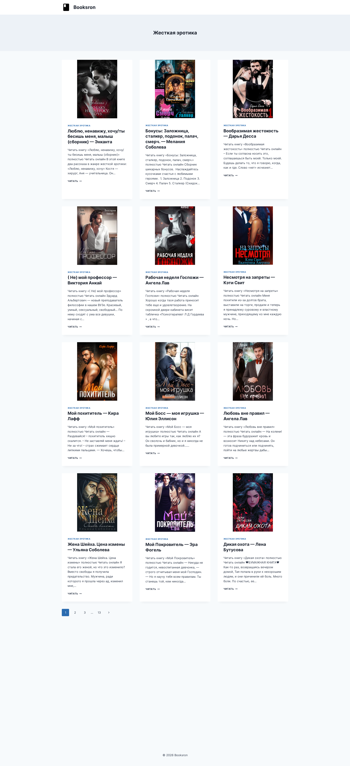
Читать (75, 181)
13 (99, 612)
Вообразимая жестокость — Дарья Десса (251, 133)
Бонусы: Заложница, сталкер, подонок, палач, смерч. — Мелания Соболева (171, 139)
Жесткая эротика (79, 125)
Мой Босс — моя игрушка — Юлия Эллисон (174, 416)
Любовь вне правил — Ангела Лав (246, 416)
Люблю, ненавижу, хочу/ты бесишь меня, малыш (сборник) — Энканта (96, 137)
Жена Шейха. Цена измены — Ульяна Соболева (96, 547)
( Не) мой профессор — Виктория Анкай (92, 280)
